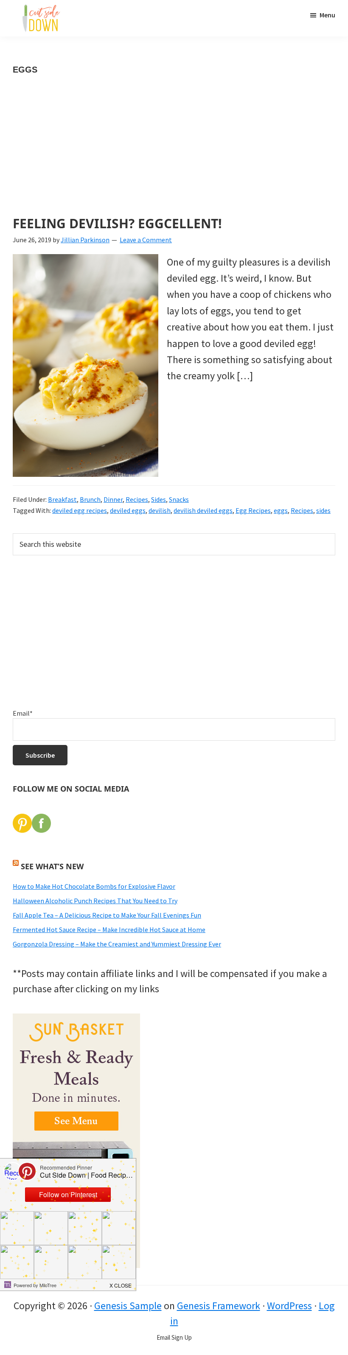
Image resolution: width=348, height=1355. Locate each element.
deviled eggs (128, 510)
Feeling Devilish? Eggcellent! (117, 223)
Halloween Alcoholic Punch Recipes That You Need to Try (95, 900)
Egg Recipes (253, 510)
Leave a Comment (146, 239)
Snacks (179, 499)
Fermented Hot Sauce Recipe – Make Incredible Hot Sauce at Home (109, 929)
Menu (327, 15)
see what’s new (52, 866)
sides (323, 510)
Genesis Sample (128, 1305)
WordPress (289, 1305)
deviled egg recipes (79, 510)
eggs (281, 510)
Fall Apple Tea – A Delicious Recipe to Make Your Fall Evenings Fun (107, 915)
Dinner (113, 499)
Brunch (90, 499)
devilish (160, 510)
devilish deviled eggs (203, 510)
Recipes (137, 499)
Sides (158, 499)
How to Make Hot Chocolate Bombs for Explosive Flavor (94, 886)
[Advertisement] (174, 153)
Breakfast (62, 499)
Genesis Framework (218, 1305)
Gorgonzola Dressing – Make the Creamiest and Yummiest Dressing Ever (117, 944)
